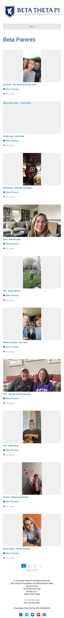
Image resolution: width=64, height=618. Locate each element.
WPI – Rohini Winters (11, 291)
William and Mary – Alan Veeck (15, 342)
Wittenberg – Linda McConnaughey (17, 188)
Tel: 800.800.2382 (32, 600)
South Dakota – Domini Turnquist (16, 549)
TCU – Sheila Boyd (10, 446)
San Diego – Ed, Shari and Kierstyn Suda (19, 84)
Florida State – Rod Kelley (13, 136)
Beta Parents (12, 89)
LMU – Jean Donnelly (11, 239)
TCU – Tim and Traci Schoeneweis (17, 394)
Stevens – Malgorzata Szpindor (15, 497)
